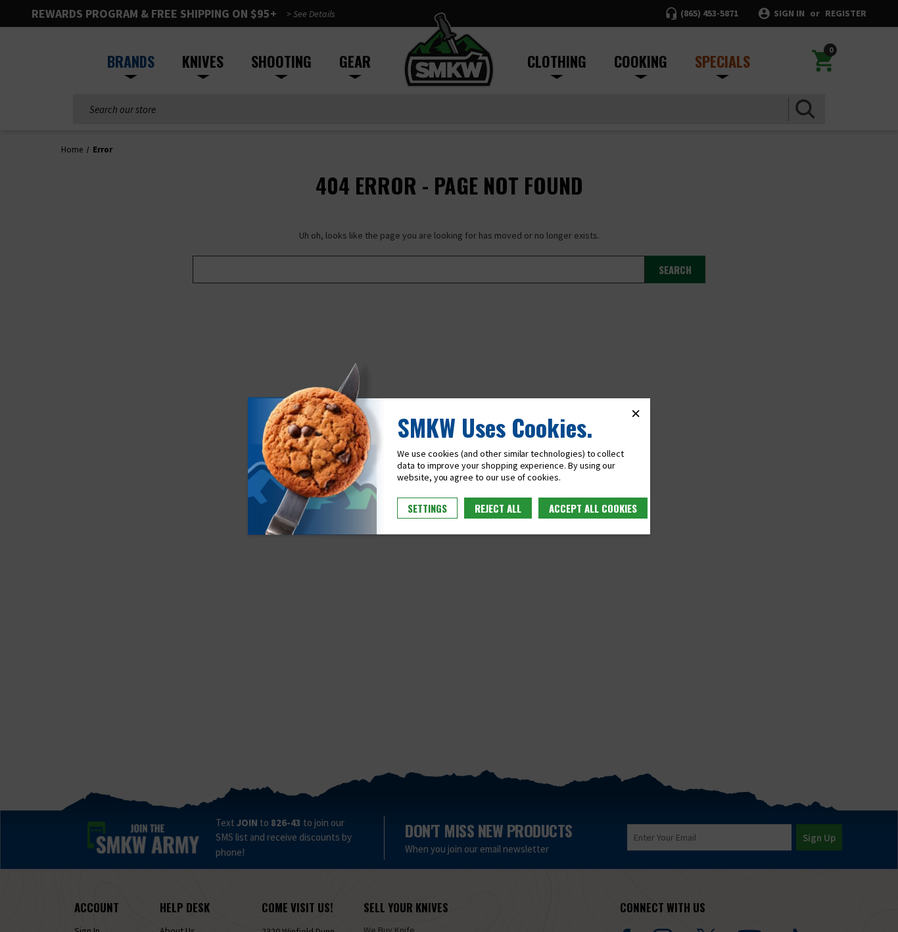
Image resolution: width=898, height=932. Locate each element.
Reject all (498, 508)
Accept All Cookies (593, 508)
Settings (427, 508)
